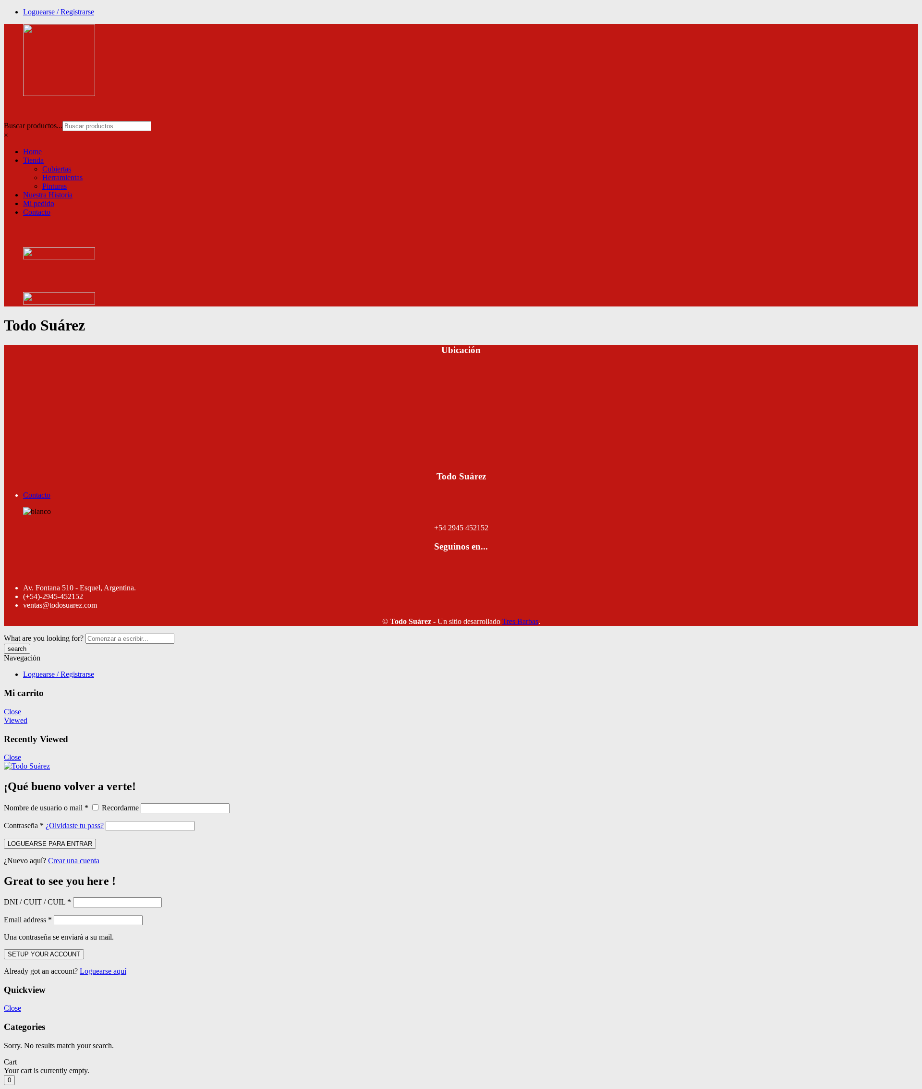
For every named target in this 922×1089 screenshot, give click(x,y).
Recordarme (120, 808)
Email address (28, 920)
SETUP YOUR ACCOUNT (44, 954)
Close (12, 712)
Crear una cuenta (73, 861)
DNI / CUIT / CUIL (37, 902)
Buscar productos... (33, 126)
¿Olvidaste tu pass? (75, 825)
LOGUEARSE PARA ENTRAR (50, 843)
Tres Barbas (520, 621)
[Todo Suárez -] (27, 766)
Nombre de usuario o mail (46, 808)
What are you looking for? (44, 638)
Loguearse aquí (103, 971)
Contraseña (24, 825)
